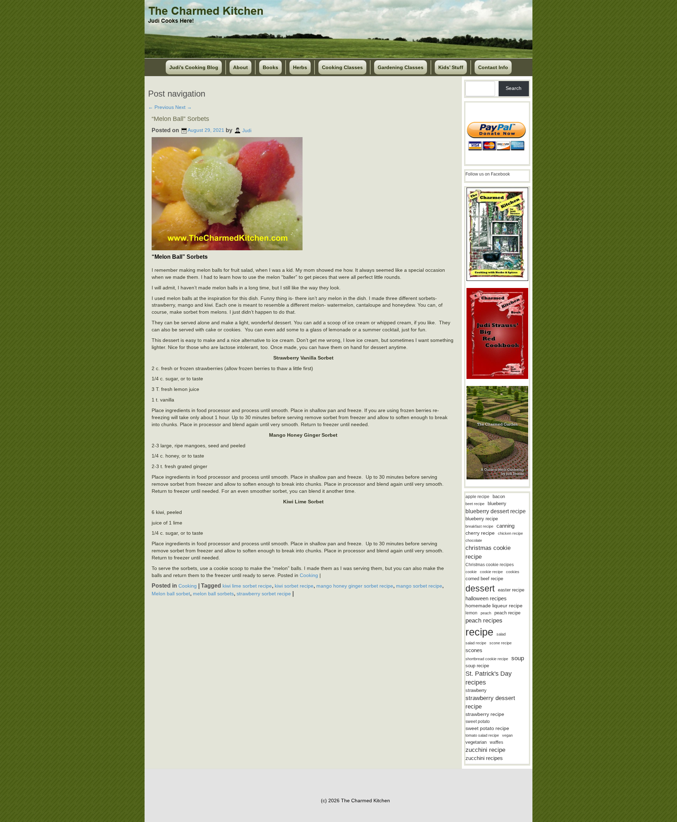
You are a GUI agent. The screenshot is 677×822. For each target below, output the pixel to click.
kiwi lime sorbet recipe (247, 586)
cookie (471, 572)
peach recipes (483, 620)
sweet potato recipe (487, 728)
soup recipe (477, 665)
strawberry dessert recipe (490, 702)
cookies (512, 572)
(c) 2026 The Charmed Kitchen (355, 800)
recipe (479, 632)
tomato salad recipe (482, 735)
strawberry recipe (484, 714)
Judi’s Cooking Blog (193, 67)
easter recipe (511, 590)
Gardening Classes (400, 67)
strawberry (476, 690)
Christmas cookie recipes (489, 564)
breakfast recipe (479, 526)
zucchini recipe (485, 750)
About (240, 67)
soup (517, 658)
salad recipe (475, 643)
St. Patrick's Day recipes (488, 678)
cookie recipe (491, 572)
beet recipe (474, 504)
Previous (161, 107)
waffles (496, 742)
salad (501, 634)
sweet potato (477, 721)
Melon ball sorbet (171, 593)
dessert (480, 588)
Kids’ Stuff (450, 67)
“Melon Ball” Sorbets (180, 118)
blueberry (497, 503)
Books (270, 67)
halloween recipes (486, 598)
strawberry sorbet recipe (264, 593)
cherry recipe (480, 533)
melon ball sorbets (213, 593)
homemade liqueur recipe (494, 605)
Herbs (300, 67)
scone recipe (500, 643)
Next (183, 107)
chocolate (473, 540)
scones (473, 650)
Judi (246, 130)
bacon (499, 496)
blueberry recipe (481, 518)
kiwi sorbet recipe (294, 586)
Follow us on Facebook (487, 174)
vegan (507, 735)
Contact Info (493, 67)
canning (505, 526)
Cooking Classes (342, 67)
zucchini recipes (484, 758)
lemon (471, 613)
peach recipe (507, 612)
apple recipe (477, 496)
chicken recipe (510, 533)
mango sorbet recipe (419, 586)
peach (486, 613)
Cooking (309, 575)
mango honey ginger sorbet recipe (354, 586)
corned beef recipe (484, 578)
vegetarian (476, 742)
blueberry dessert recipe (495, 511)
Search (514, 88)
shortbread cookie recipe (486, 659)
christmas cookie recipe (488, 552)
